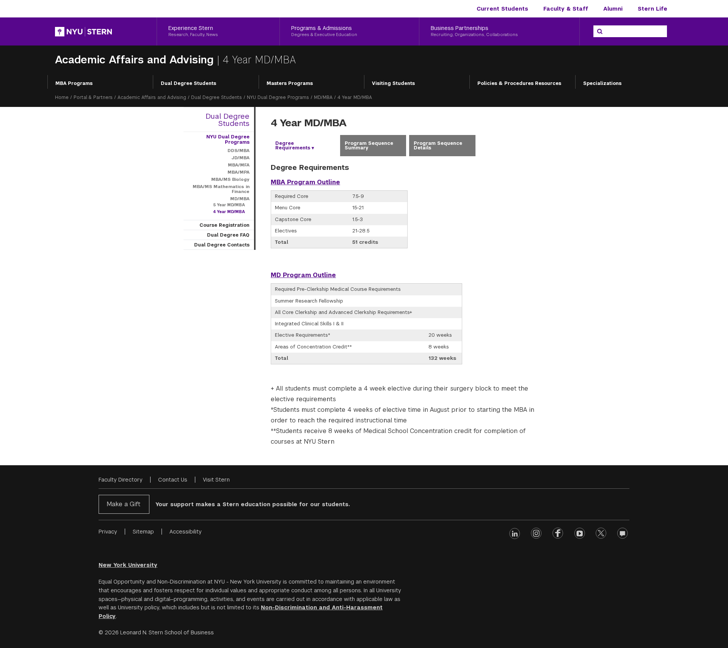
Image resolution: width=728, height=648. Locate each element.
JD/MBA (240, 157)
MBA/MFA (238, 165)
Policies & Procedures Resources (519, 83)
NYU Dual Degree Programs (278, 97)
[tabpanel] (407, 304)
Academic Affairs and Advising (136, 59)
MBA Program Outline (305, 182)
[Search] (599, 31)
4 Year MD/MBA (229, 211)
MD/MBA (323, 97)
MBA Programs (74, 83)
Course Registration (224, 225)
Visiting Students (393, 83)
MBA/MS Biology (230, 179)
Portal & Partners (93, 97)
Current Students (502, 8)
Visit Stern (216, 479)
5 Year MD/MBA (229, 204)
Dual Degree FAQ (228, 235)
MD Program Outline (303, 275)
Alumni (613, 8)
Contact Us (172, 479)
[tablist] (407, 145)
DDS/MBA (238, 150)
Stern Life (652, 8)
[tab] (304, 145)
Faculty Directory (121, 479)
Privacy (108, 531)
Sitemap (143, 531)
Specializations (602, 83)
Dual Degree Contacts (221, 245)
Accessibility (185, 531)
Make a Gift (123, 504)
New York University (128, 565)
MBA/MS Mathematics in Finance (221, 189)
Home (62, 97)
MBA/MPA (238, 172)
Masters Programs (290, 83)
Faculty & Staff (565, 8)
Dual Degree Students (188, 83)
